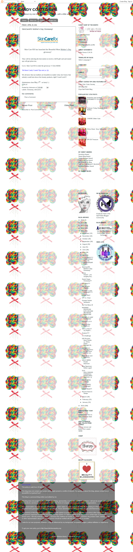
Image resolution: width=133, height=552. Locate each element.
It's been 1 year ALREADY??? (87, 291)
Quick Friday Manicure (86, 325)
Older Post (69, 105)
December (86, 233)
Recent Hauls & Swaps (87, 392)
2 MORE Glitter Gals (93, 118)
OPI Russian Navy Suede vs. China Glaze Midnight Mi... (87, 342)
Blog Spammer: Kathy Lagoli (87, 367)
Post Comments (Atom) (38, 109)
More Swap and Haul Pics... (87, 356)
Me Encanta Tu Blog (85, 162)
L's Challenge (86, 336)
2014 (82, 223)
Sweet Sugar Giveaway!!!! (87, 280)
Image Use (52, 20)
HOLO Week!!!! (87, 389)
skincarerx (37, 89)
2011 (82, 231)
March (84, 397)
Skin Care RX (31, 66)
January (85, 402)
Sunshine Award (83, 154)
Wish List (33, 20)
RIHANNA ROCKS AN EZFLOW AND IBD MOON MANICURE (87, 311)
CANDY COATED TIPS (37, 9)
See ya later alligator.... (86, 287)
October (85, 239)
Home (24, 20)
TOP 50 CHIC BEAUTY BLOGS (88, 164)
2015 (82, 220)
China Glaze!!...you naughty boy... (87, 274)
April (84, 255)
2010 (82, 405)
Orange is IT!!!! (87, 321)
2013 (82, 225)
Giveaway (30, 89)
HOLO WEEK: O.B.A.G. (86, 381)
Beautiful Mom (54, 49)
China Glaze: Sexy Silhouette (96, 129)
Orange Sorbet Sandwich (87, 301)
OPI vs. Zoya (86, 298)
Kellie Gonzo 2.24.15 (85, 52)
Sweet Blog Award (84, 156)
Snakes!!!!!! (85, 333)
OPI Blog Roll (82, 87)
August (84, 244)
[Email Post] (47, 87)
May (84, 252)
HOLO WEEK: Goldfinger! (86, 385)
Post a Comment (30, 97)
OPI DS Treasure (92, 139)
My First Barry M (87, 305)
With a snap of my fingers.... (87, 329)
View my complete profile (86, 45)
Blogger (78, 536)
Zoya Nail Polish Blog (85, 89)
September (86, 241)
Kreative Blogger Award (86, 166)
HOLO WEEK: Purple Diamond (86, 361)
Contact (42, 20)
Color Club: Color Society (86, 84)
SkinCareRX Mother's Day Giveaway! (87, 268)
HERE (58, 66)
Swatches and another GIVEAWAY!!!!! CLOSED (95, 98)
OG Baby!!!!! (86, 283)
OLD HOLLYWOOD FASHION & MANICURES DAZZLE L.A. (87, 374)
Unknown (32, 87)
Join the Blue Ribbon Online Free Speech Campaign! (104, 233)
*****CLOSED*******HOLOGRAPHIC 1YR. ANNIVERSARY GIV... (87, 261)
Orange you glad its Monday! (87, 318)
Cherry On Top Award (85, 160)
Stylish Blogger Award (85, 158)
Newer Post (27, 105)
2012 (82, 228)
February (85, 399)
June (84, 249)
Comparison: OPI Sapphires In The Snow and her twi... (87, 350)
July (83, 247)
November (86, 236)
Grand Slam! (86, 295)
